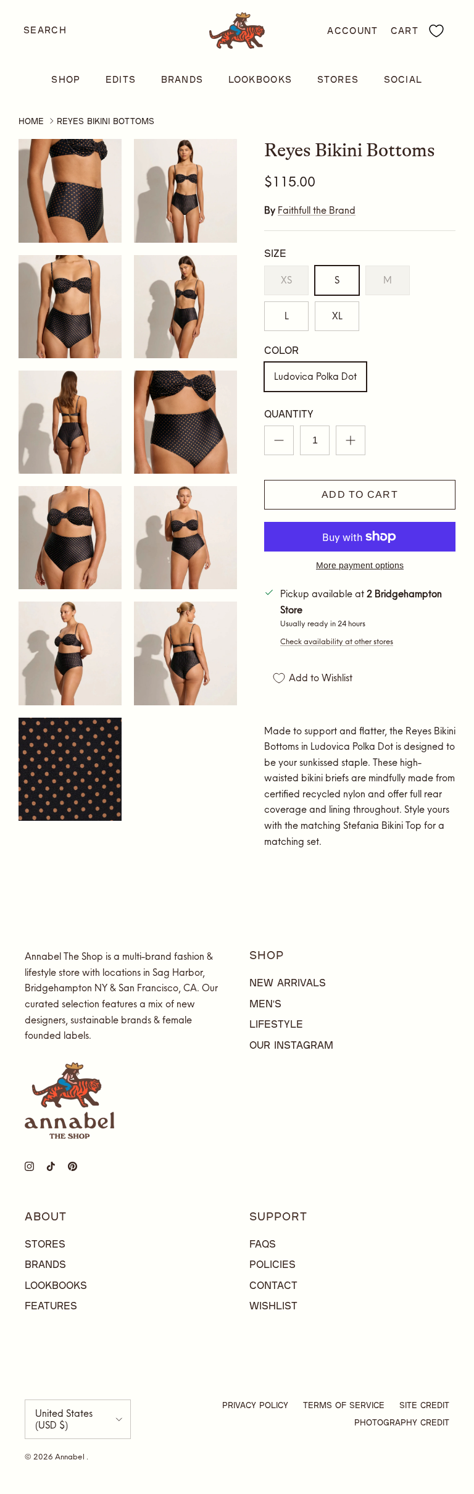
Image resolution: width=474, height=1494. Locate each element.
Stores (338, 79)
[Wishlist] (436, 31)
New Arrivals (287, 982)
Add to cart (360, 494)
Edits (121, 79)
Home (31, 121)
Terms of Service (344, 1405)
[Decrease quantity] (279, 440)
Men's (265, 1003)
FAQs (262, 1243)
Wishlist (273, 1305)
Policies (272, 1264)
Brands (182, 79)
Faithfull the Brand (317, 210)
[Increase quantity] (350, 440)
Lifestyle (276, 1024)
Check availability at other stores (336, 641)
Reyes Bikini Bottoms (105, 121)
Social (403, 79)
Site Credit (424, 1405)
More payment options (360, 565)
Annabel (70, 1456)
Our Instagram (291, 1045)
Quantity (289, 413)
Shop (65, 79)
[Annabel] (237, 30)
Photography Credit (401, 1422)
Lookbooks (260, 79)
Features (51, 1305)
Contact (273, 1285)
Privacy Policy (255, 1405)
